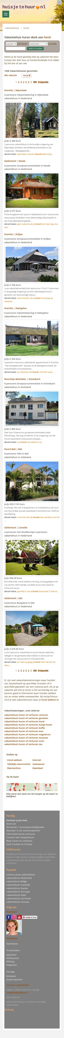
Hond (26, 28)
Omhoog (9, 1009)
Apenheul (11, 954)
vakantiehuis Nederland (19, 877)
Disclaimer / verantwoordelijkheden (25, 827)
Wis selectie (10, 75)
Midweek (11, 976)
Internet (36, 760)
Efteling (10, 961)
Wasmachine (14, 768)
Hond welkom (14, 760)
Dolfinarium (12, 958)
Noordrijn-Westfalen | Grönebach (22, 379)
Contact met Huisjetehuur (20, 837)
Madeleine (11, 938)
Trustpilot (11, 911)
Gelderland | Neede (14, 160)
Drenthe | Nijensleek (15, 90)
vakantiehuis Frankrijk (18, 884)
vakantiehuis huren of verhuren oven (24, 740)
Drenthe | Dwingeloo (15, 308)
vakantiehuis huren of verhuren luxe (23, 731)
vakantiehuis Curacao (17, 901)
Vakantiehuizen (5, 14)
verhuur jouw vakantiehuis (20, 874)
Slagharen (11, 964)
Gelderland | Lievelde (15, 527)
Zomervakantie (14, 979)
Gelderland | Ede (13, 598)
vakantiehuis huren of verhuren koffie (24, 727)
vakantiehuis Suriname (18, 898)
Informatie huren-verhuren (20, 833)
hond (47, 37)
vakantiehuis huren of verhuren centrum (26, 714)
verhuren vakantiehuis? (17, 985)
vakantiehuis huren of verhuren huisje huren (28, 724)
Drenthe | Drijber (13, 234)
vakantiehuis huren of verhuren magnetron (27, 734)
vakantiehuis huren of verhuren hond (24, 721)
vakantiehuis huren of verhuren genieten (26, 718)
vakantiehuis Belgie (16, 881)
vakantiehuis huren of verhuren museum (26, 737)
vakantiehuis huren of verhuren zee (23, 744)
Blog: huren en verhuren (19, 840)
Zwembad (37, 768)
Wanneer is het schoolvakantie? (23, 830)
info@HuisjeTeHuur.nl (17, 992)
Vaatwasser (38, 764)
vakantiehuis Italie (16, 895)
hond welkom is (49, 699)
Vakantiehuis (12, 28)
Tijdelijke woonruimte (18, 764)
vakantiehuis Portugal (18, 891)
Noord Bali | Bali (13, 449)
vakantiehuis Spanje (17, 888)
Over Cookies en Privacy (19, 844)
